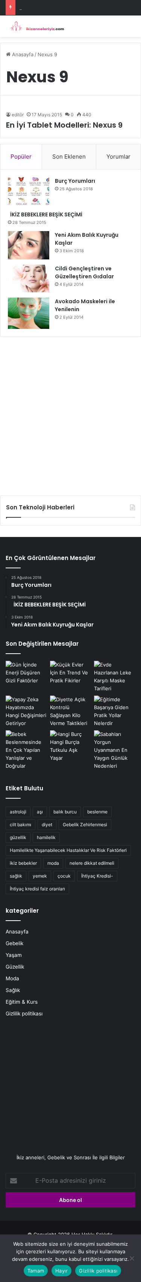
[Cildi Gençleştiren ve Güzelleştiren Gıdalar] (28, 278)
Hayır (61, 1271)
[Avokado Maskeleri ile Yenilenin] (28, 313)
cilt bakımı (20, 824)
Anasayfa (22, 54)
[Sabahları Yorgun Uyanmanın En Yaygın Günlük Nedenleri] (114, 750)
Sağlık (13, 990)
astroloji (18, 812)
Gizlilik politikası (24, 1013)
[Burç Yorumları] (28, 191)
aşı (40, 812)
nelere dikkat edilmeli (92, 863)
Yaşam (14, 955)
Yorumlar (118, 156)
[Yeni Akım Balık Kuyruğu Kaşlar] (28, 245)
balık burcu (65, 812)
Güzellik (15, 967)
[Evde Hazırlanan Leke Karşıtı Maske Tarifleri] (114, 677)
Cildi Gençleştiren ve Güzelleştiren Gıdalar (84, 272)
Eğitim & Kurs (22, 1002)
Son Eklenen (69, 156)
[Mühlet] (36, 26)
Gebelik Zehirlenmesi (85, 824)
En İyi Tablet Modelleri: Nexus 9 (64, 125)
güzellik (18, 837)
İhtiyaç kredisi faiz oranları (37, 889)
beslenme (97, 812)
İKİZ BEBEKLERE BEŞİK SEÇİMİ (45, 214)
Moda (12, 978)
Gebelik (14, 943)
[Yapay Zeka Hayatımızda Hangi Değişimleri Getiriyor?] (26, 711)
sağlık (16, 876)
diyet (47, 824)
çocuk (64, 876)
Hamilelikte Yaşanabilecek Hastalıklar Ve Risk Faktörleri (68, 850)
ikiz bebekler (23, 863)
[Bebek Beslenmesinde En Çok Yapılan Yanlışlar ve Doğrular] (26, 750)
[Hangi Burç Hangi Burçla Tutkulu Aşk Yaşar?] (70, 746)
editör (18, 114)
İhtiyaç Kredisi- (97, 876)
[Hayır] (131, 1258)
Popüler (21, 156)
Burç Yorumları (75, 181)
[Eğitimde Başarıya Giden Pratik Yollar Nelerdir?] (114, 711)
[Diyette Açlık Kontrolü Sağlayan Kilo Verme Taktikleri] (70, 711)
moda (53, 863)
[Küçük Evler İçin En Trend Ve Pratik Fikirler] (70, 673)
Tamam (35, 1271)
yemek (40, 876)
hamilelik (46, 837)
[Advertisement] (70, 413)
